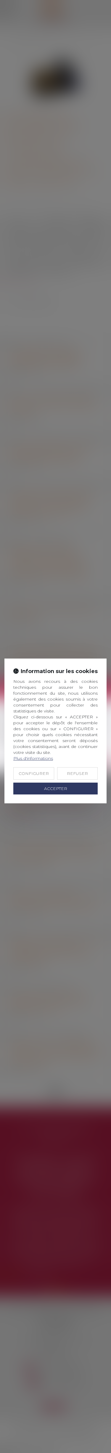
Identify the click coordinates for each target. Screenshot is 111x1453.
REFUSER (77, 773)
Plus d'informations (33, 758)
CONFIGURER (34, 773)
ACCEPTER (55, 788)
